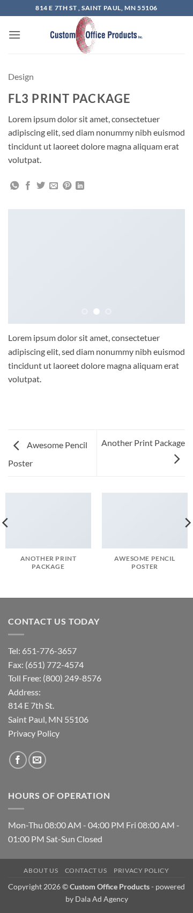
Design (21, 76)
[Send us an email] (37, 760)
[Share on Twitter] (40, 186)
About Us (41, 870)
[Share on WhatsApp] (14, 186)
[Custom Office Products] (97, 35)
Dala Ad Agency (101, 898)
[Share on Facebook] (28, 186)
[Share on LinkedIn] (80, 186)
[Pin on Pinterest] (67, 186)
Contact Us (86, 870)
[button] (14, 34)
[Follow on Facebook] (18, 760)
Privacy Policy (141, 870)
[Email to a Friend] (53, 186)
